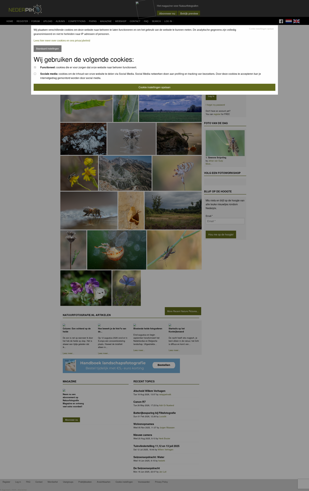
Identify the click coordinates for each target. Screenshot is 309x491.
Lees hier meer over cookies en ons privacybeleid (62, 40)
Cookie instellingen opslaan (261, 29)
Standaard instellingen (47, 48)
